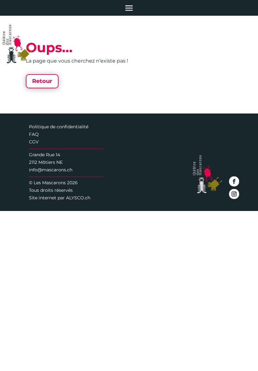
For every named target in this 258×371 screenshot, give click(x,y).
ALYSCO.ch (78, 198)
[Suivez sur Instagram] (234, 194)
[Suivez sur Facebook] (234, 181)
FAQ (34, 134)
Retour (42, 81)
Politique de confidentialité (58, 127)
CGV (34, 142)
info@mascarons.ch (50, 170)
